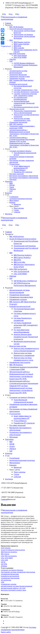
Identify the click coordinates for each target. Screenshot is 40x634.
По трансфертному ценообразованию (20, 98)
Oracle (11, 187)
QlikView (12, 59)
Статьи (16, 210)
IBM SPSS (17, 46)
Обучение (13, 179)
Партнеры (8, 181)
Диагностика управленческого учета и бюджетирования (25, 112)
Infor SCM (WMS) (20, 57)
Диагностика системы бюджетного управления (24, 354)
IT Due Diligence (19, 170)
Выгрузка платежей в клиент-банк (13, 590)
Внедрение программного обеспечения (23, 176)
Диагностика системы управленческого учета (22, 119)
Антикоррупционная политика (20, 198)
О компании (13, 197)
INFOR (12, 185)
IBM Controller (19, 48)
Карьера (12, 202)
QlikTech (12, 189)
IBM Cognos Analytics (21, 44)
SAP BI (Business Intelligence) (24, 63)
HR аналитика (6, 580)
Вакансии (17, 204)
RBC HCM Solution (16, 27)
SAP (11, 61)
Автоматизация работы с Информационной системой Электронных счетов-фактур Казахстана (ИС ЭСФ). (24, 133)
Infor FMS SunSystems (17, 53)
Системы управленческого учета (25, 90)
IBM (11, 183)
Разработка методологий (18, 84)
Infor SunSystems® (20, 55)
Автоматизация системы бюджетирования (18, 72)
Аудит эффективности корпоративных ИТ (22, 167)
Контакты (8, 214)
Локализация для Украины (23, 34)
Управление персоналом (18, 122)
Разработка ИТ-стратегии (23, 172)
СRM (2, 582)
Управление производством (19, 76)
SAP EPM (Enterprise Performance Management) (25, 284)
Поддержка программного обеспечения (23, 178)
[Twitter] (5, 34)
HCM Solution (6, 548)
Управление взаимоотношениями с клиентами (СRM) (22, 127)
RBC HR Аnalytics (16, 124)
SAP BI (3, 562)
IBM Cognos (5, 554)
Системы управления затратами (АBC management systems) (25, 94)
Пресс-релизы (19, 208)
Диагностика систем (16, 109)
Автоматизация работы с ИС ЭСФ (13, 588)
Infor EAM (4, 560)
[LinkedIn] (5, 38)
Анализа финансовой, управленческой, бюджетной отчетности (24, 103)
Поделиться (6, 46)
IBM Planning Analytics (22, 42)
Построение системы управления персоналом (18, 572)
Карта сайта (6, 632)
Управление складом (17, 78)
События (17, 212)
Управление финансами (18, 74)
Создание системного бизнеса (20, 151)
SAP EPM (4, 564)
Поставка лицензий (16, 174)
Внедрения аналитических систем (26, 107)
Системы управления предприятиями (18, 628)
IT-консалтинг (14, 164)
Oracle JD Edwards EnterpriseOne (21, 29)
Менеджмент (14, 200)
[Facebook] (5, 30)
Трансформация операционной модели (23, 401)
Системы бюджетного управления (26, 92)
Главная (8, 23)
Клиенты (8, 193)
